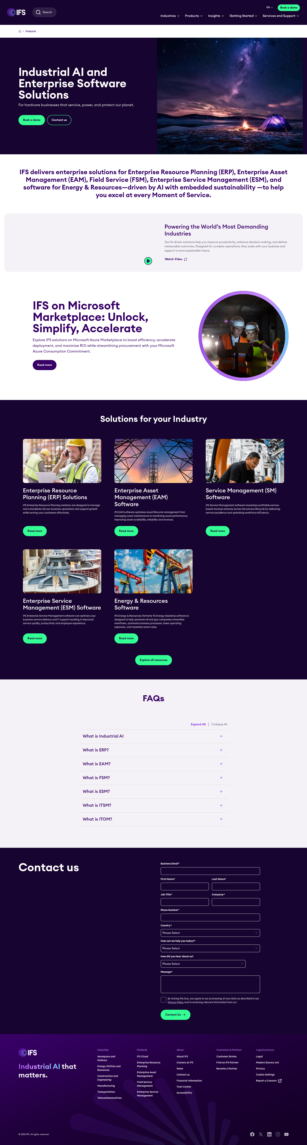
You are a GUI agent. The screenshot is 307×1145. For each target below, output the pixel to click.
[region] (73, 1122)
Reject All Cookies (118, 1121)
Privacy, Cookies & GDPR (24, 1126)
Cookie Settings (118, 1130)
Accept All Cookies (118, 1112)
